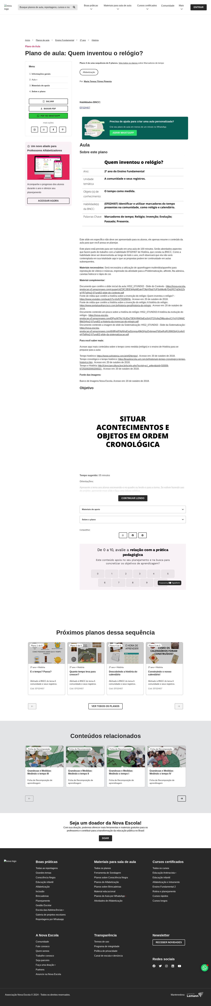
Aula (34, 79)
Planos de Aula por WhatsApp (110, 896)
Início (27, 40)
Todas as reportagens (47, 868)
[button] (182, 799)
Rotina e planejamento (164, 891)
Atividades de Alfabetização (108, 901)
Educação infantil (44, 882)
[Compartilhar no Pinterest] (62, 129)
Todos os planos (102, 868)
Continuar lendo (132, 498)
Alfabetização (43, 886)
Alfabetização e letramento (166, 882)
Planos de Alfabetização (106, 882)
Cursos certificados (147, 5)
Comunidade (167, 5)
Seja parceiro (42, 960)
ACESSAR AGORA (48, 201)
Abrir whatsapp (123, 133)
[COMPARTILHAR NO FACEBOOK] (133, 535)
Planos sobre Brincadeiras (107, 886)
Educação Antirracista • (164, 873)
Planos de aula (42, 40)
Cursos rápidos (160, 896)
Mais (181, 5)
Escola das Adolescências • (50, 910)
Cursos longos (160, 901)
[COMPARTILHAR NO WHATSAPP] (123, 535)
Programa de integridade (106, 946)
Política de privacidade (105, 951)
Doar (105, 838)
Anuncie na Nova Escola (48, 974)
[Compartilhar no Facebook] (53, 129)
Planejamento (43, 901)
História (95, 40)
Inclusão (40, 891)
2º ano (83, 40)
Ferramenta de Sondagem (107, 873)
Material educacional (104, 891)
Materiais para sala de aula (117, 5)
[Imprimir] (34, 129)
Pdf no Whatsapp (50, 116)
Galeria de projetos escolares (51, 914)
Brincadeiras (42, 896)
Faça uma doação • (46, 965)
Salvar (50, 101)
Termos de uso (101, 941)
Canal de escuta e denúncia (108, 955)
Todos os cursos (161, 868)
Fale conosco (43, 946)
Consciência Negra (45, 877)
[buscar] (74, 7)
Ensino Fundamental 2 (164, 886)
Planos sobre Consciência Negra (111, 877)
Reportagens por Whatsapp (50, 919)
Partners (40, 969)
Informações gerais (41, 74)
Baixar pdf (50, 108)
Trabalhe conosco (45, 955)
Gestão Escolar (43, 905)
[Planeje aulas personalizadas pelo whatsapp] (204, 968)
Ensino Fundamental (64, 40)
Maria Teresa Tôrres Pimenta (98, 81)
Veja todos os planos (128, 63)
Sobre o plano (39, 91)
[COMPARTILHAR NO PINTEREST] (142, 535)
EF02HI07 (85, 107)
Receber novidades (169, 942)
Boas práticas (91, 5)
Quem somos (42, 951)
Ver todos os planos (105, 706)
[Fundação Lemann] (195, 995)
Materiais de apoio (41, 85)
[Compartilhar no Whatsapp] (43, 129)
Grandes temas (43, 873)
